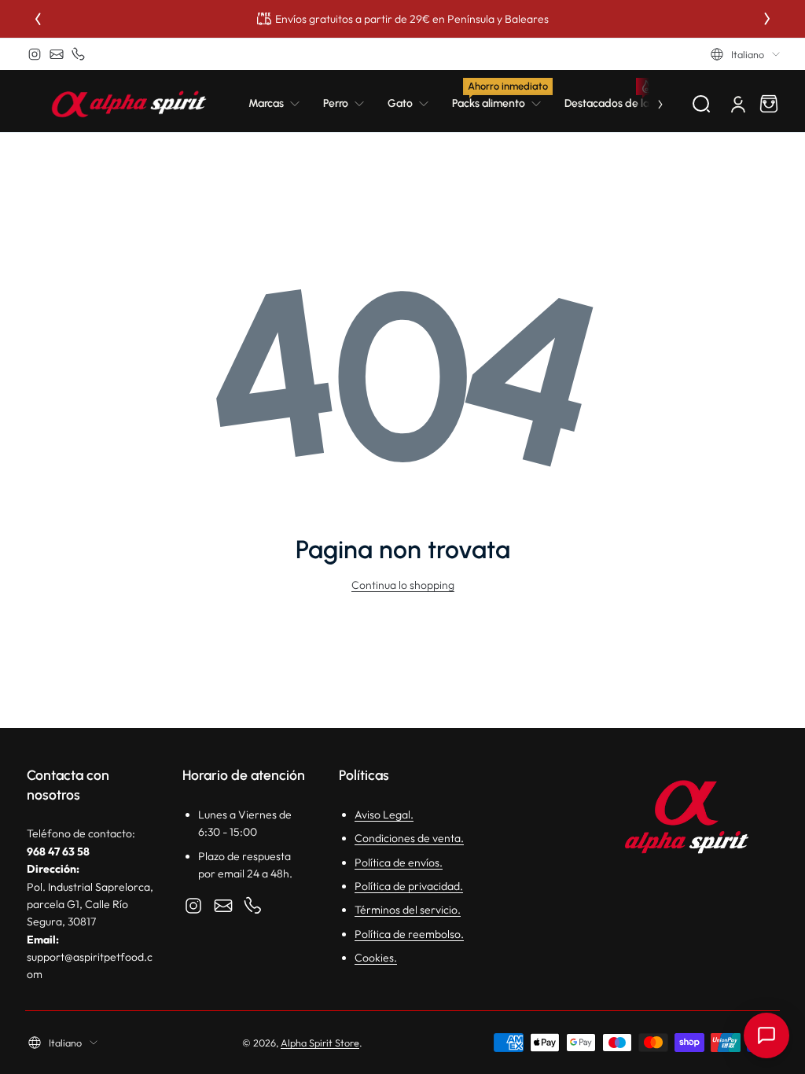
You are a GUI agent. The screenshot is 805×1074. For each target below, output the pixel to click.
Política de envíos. (399, 862)
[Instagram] (34, 54)
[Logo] (129, 104)
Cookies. (376, 958)
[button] (745, 54)
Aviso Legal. (384, 814)
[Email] (56, 54)
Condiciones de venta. (409, 838)
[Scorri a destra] (649, 103)
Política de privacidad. (409, 886)
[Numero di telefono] (78, 54)
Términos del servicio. (408, 910)
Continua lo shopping (402, 585)
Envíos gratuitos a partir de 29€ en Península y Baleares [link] (412, 19)
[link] (279, 103)
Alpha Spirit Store (320, 1042)
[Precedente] (37, 18)
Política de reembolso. (409, 934)
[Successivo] (767, 18)
